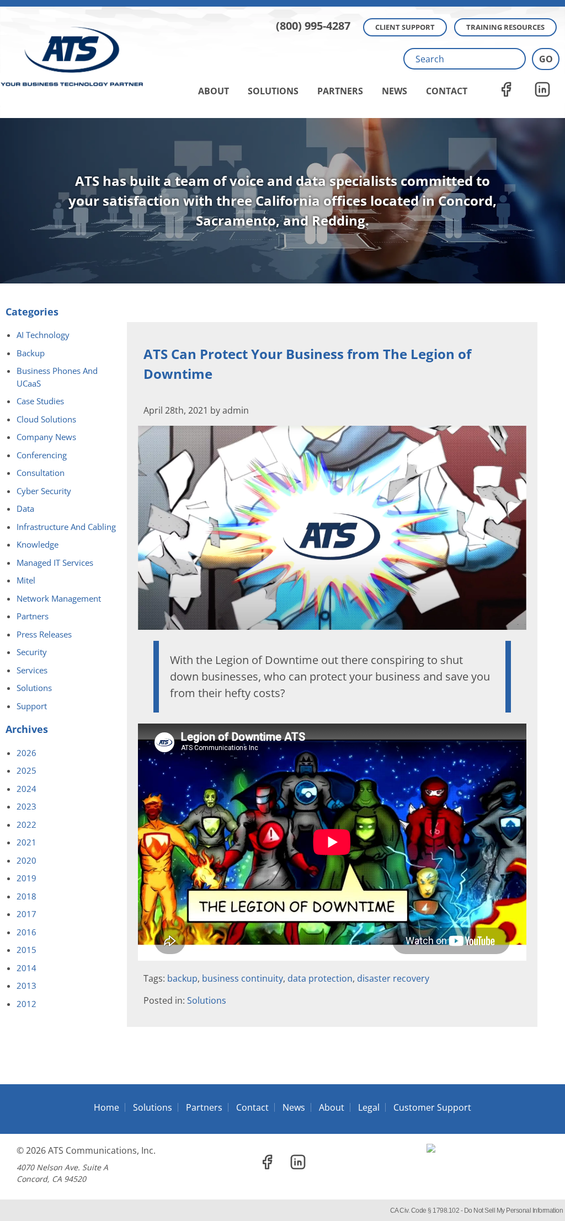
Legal (369, 1107)
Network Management (59, 598)
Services (32, 670)
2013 (26, 985)
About (213, 91)
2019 (26, 877)
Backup (31, 352)
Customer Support (432, 1107)
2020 (26, 860)
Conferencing (42, 454)
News (394, 91)
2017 (26, 913)
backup (182, 978)
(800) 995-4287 (313, 25)
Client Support (405, 27)
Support (32, 705)
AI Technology (43, 334)
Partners (340, 91)
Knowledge (37, 544)
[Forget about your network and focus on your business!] (282, 3)
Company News (46, 436)
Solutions (273, 91)
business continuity (242, 978)
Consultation (41, 472)
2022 (26, 824)
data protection (320, 978)
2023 (26, 806)
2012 (26, 1003)
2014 (26, 967)
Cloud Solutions (46, 419)
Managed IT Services (55, 562)
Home (106, 1107)
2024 (26, 788)
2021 (26, 842)
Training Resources (505, 27)
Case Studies (40, 400)
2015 (26, 949)
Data (25, 508)
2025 (26, 770)
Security (32, 651)
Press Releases (44, 634)
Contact (446, 91)
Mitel (26, 580)
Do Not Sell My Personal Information (513, 1210)
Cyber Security (44, 490)
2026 (26, 752)
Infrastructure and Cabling (66, 526)
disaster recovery (393, 978)
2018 (26, 896)
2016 (26, 932)
